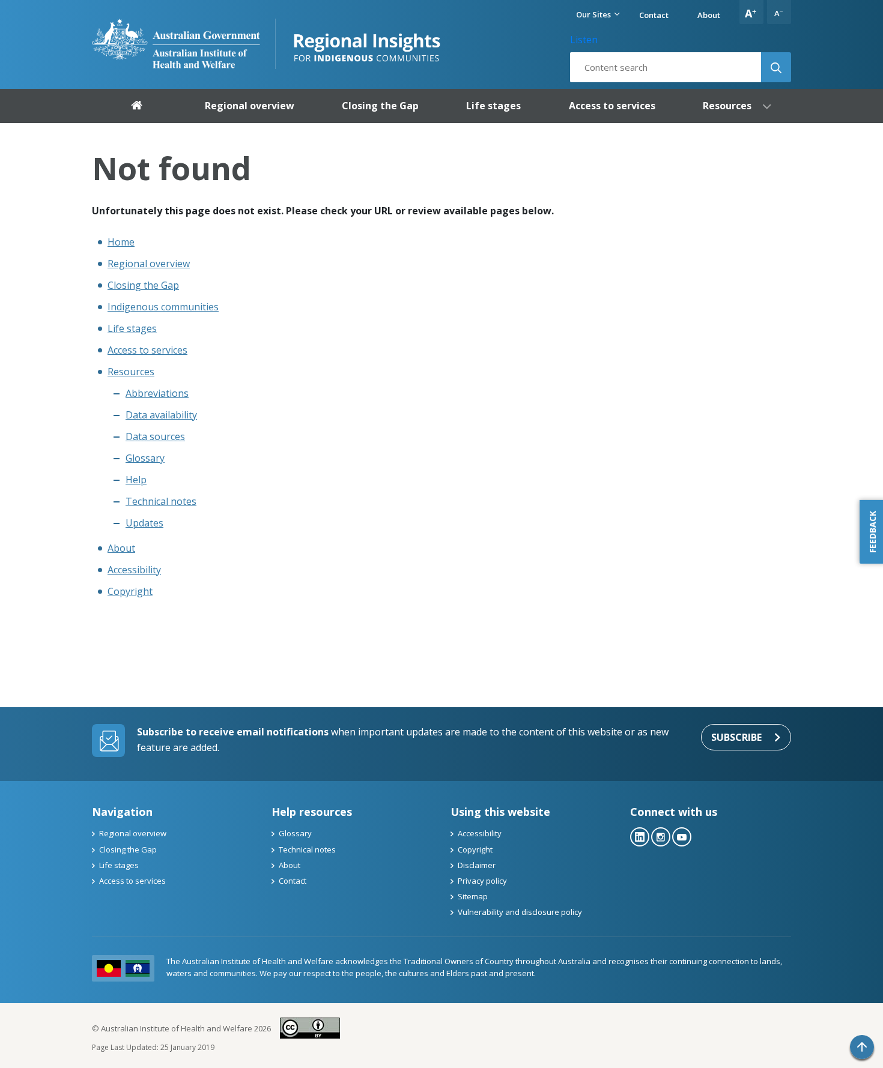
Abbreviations (157, 393)
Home (121, 242)
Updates (144, 522)
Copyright (130, 591)
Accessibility (134, 569)
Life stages (132, 328)
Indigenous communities (163, 306)
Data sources (155, 436)
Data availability (161, 414)
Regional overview (149, 263)
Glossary (145, 458)
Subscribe (736, 737)
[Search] (776, 67)
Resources (131, 371)
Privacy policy (482, 880)
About (708, 15)
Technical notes (161, 501)
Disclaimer (477, 865)
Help (136, 479)
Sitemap (473, 896)
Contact (654, 15)
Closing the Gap (143, 285)
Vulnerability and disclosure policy (520, 912)
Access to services (147, 350)
